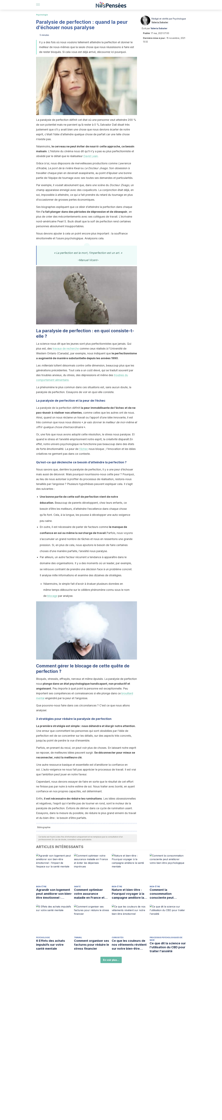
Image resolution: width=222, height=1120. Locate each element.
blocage (52, 595)
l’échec (83, 448)
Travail (78, 937)
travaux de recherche (66, 348)
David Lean (90, 156)
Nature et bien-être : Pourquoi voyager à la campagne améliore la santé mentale (128, 894)
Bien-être (41, 886)
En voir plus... (111, 959)
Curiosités (117, 937)
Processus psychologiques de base (166, 938)
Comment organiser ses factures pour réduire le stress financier (91, 944)
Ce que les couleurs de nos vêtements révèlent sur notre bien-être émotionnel (129, 945)
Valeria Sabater (159, 22)
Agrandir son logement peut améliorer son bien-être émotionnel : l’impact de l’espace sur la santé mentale (54, 894)
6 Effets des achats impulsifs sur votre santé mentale (50, 944)
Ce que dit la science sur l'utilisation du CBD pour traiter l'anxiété (168, 947)
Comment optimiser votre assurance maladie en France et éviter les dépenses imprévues (89, 894)
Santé (77, 886)
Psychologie (42, 15)
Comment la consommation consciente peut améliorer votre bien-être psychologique (165, 894)
